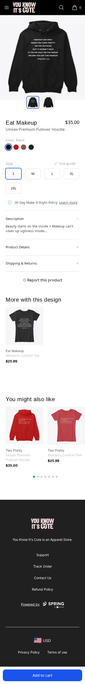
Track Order (42, 566)
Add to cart (42, 675)
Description (15, 218)
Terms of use (57, 652)
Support (42, 555)
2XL (13, 188)
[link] (24, 326)
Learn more (68, 202)
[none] (64, 163)
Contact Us (42, 578)
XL (71, 173)
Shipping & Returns (21, 263)
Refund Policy (42, 589)
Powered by (30, 604)
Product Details (18, 247)
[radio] (13, 173)
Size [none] (9, 163)
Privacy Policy (29, 652)
